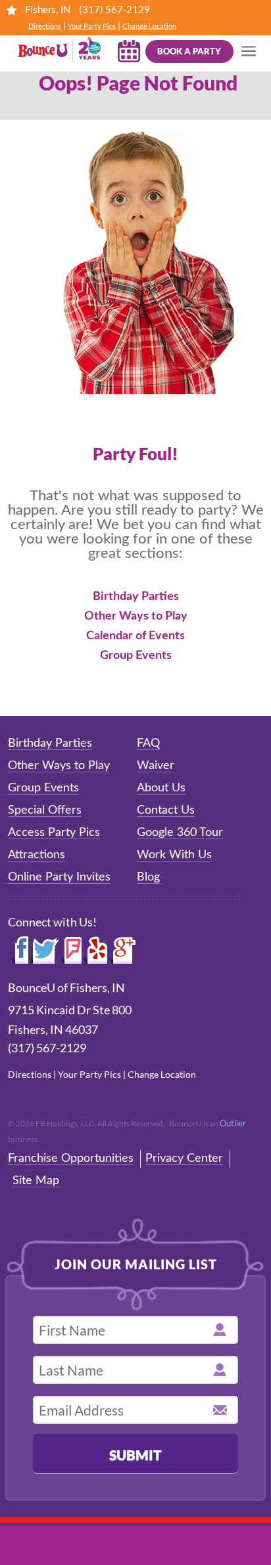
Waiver (155, 766)
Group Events (136, 656)
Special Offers (45, 810)
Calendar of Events (135, 636)
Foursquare (70, 950)
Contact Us (166, 810)
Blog (148, 877)
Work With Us (174, 855)
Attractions (36, 855)
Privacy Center (184, 1158)
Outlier (233, 1123)
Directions (44, 26)
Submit (135, 1454)
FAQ (148, 743)
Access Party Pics (54, 833)
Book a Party (189, 51)
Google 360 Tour (180, 833)
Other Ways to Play (135, 616)
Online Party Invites (59, 877)
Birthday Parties (136, 597)
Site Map (35, 1181)
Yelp (95, 950)
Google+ (123, 950)
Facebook (19, 950)
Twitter (45, 950)
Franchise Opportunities (71, 1158)
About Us (161, 788)
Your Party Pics (92, 26)
